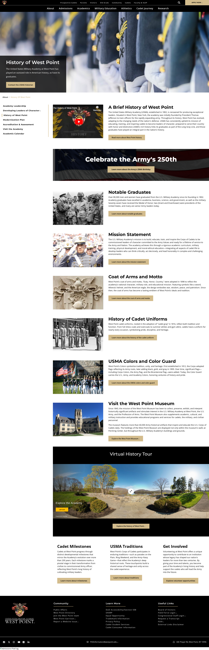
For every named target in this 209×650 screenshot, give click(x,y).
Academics (83, 8)
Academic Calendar (13, 133)
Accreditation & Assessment (18, 124)
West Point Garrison (64, 618)
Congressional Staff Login (171, 615)
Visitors (93, 3)
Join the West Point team (66, 615)
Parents (83, 3)
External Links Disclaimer (171, 624)
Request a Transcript (169, 618)
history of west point (20, 97)
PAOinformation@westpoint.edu (103, 642)
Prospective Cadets (68, 3)
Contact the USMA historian (20, 85)
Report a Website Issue (65, 621)
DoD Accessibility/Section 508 (121, 610)
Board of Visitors (166, 610)
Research (163, 8)
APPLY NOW (196, 2)
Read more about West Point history (127, 137)
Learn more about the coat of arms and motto (131, 298)
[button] (5, 642)
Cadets (128, 3)
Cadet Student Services (118, 624)
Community (117, 3)
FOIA (160, 621)
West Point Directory (64, 613)
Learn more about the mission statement (129, 262)
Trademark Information (118, 618)
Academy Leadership (14, 106)
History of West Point (15, 115)
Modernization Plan (14, 120)
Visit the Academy (13, 129)
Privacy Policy (113, 621)
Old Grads (104, 3)
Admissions (65, 8)
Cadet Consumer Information (121, 627)
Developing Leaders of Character (21, 110)
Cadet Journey (145, 8)
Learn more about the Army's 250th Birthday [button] (131, 169)
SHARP (109, 613)
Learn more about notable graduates (127, 214)
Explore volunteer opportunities (180, 581)
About (50, 8)
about (5, 97)
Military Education (105, 8)
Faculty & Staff (140, 3)
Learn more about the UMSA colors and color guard (133, 383)
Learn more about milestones (74, 581)
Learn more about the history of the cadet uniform (133, 337)
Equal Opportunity (115, 615)
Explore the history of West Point (130, 526)
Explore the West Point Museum (125, 438)
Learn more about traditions (126, 578)
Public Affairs (60, 610)
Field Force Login (166, 613)
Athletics (126, 8)
